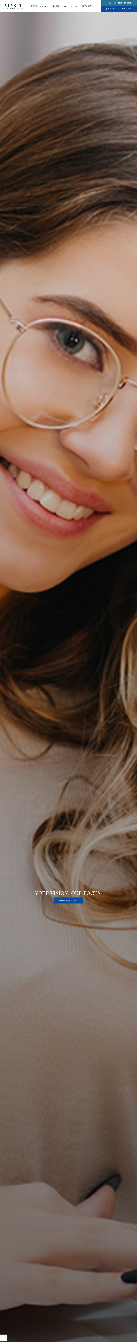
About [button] (43, 6)
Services (54, 6)
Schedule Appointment (120, 9)
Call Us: (120, 3)
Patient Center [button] (69, 6)
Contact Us (87, 6)
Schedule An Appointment (68, 900)
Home (34, 6)
